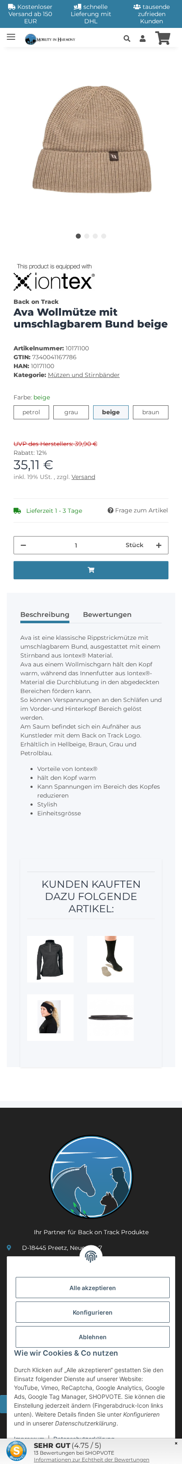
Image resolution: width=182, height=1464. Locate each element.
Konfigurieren (93, 1312)
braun (155, 412)
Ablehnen (93, 1336)
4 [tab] (103, 236)
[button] (127, 38)
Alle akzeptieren (92, 1287)
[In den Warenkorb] (20, 58)
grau (76, 412)
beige (115, 412)
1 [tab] (78, 236)
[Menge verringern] (23, 545)
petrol (35, 412)
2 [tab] (86, 236)
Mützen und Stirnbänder (84, 375)
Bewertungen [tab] (107, 615)
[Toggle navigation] (11, 33)
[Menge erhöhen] (158, 545)
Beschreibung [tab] (44, 615)
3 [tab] (95, 236)
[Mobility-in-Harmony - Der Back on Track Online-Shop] (52, 38)
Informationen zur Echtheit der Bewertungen (91, 1459)
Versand (83, 477)
